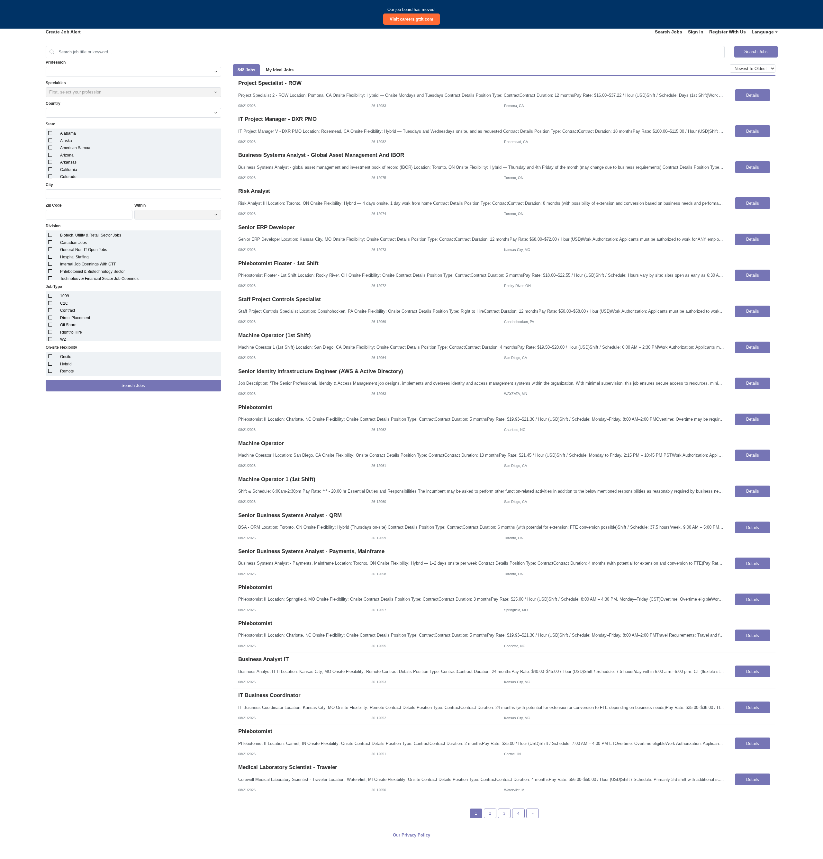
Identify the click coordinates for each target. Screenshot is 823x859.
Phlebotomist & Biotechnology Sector (92, 271)
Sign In (695, 31)
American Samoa (75, 148)
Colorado (68, 176)
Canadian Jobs (73, 242)
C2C (64, 303)
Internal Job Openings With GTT (88, 264)
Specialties (56, 83)
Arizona (67, 155)
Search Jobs (668, 31)
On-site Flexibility (61, 347)
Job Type (54, 286)
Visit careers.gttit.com (411, 19)
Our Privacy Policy (411, 835)
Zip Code (54, 205)
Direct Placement (75, 318)
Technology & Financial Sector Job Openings (99, 278)
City (49, 185)
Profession (56, 62)
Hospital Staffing (74, 257)
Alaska (66, 141)
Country (53, 103)
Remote (67, 371)
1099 (64, 296)
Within (140, 205)
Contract (67, 310)
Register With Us (727, 31)
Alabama (68, 133)
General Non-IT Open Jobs (83, 249)
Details (752, 95)
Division (53, 226)
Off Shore (68, 325)
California (68, 169)
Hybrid (66, 364)
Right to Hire (71, 332)
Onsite (65, 356)
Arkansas (68, 162)
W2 (63, 339)
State (50, 124)
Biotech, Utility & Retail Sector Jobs (90, 235)
